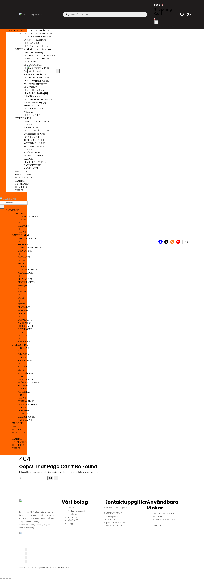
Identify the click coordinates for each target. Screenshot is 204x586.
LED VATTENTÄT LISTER (24, 367)
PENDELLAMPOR (26, 282)
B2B (38, 43)
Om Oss (45, 59)
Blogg (70, 523)
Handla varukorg (75, 514)
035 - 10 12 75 (118, 526)
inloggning (46, 49)
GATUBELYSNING (26, 417)
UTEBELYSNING (23, 118)
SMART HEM (21, 171)
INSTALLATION (22, 184)
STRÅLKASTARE (26, 401)
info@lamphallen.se (119, 523)
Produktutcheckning (76, 511)
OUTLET (19, 190)
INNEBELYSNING (23, 49)
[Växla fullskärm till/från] (4, 578)
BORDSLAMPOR (25, 326)
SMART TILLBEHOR (24, 174)
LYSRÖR (22, 220)
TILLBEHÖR (21, 187)
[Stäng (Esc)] (10, 578)
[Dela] (7, 578)
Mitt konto (72, 517)
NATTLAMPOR (25, 323)
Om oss (71, 508)
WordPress (64, 567)
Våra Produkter (48, 55)
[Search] (2, 207)
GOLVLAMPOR (25, 251)
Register (45, 46)
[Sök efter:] (33, 478)
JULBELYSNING (25, 360)
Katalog (39, 52)
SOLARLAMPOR (25, 379)
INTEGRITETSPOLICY (163, 513)
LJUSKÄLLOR (21, 34)
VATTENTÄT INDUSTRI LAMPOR (24, 395)
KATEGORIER (15, 30)
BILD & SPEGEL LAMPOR (22, 263)
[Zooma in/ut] (1, 578)
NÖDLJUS (22, 335)
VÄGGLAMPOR (25, 273)
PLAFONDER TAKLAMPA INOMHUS (24, 310)
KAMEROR (20, 181)
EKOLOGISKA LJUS (24, 178)
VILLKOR (157, 516)
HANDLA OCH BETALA (164, 520)
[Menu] (1, 196)
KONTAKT (41, 40)
